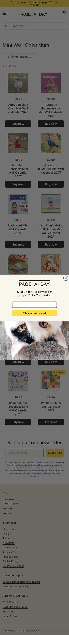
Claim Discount (34, 313)
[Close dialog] (65, 278)
